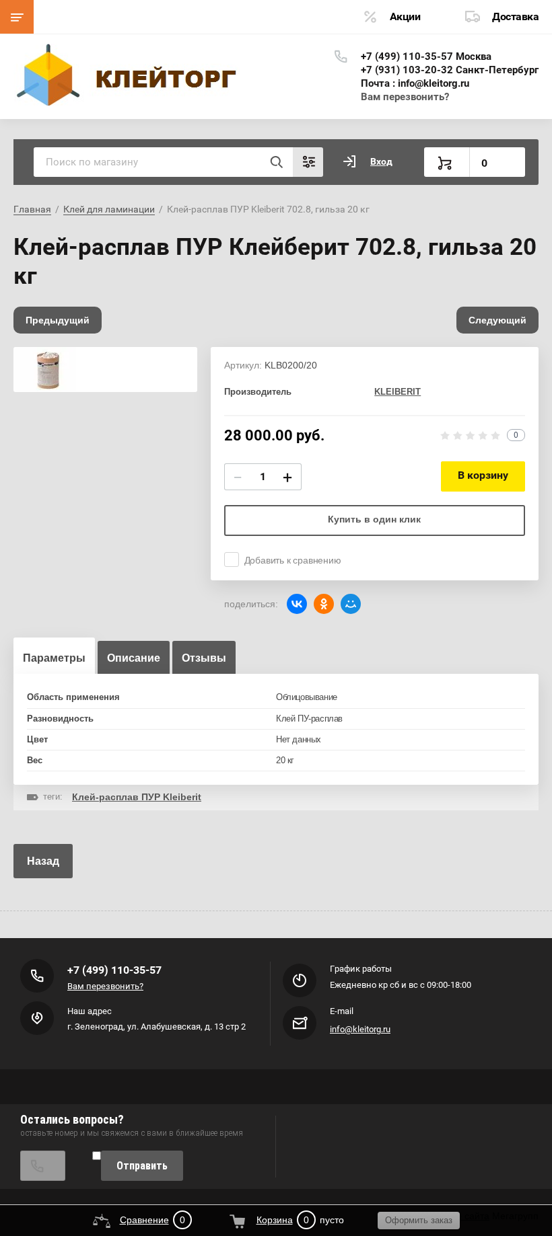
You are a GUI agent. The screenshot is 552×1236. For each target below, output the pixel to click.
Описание (133, 658)
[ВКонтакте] (297, 604)
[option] (105, 369)
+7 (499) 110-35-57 (114, 970)
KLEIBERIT (397, 392)
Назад (43, 861)
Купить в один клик (374, 519)
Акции (405, 16)
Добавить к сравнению (292, 560)
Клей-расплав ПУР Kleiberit (136, 796)
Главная (32, 209)
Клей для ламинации (109, 209)
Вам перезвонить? (405, 97)
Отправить (142, 1165)
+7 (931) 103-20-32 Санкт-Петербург (450, 70)
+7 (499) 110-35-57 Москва (426, 56)
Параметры (54, 658)
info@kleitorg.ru (360, 1029)
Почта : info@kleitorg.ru (415, 83)
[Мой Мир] (351, 604)
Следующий (497, 320)
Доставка (515, 16)
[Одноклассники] (324, 604)
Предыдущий (58, 320)
